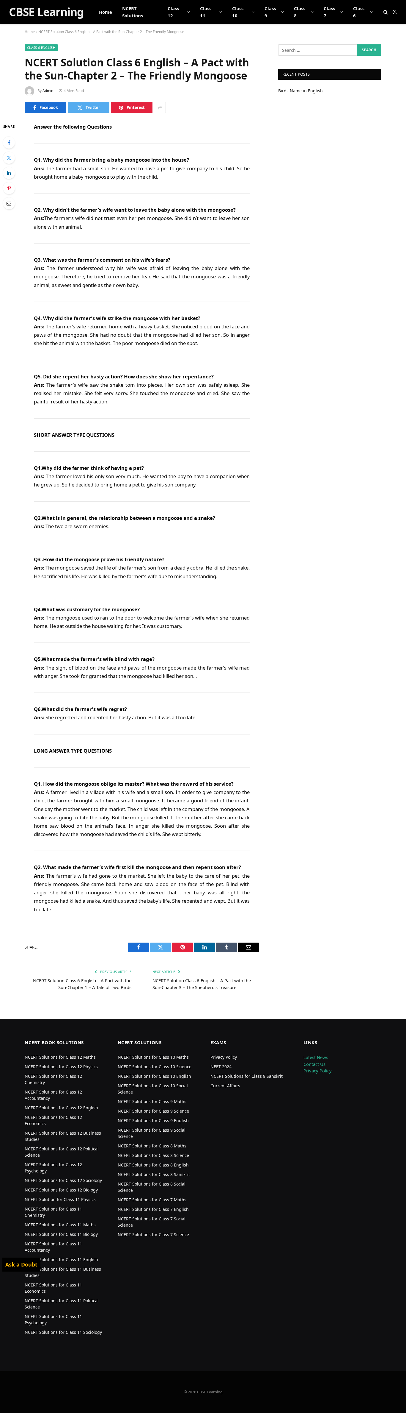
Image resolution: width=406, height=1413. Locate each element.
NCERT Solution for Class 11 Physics (60, 1199)
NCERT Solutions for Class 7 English (153, 1209)
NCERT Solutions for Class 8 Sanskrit (154, 1174)
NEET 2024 (221, 1066)
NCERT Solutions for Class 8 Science (153, 1155)
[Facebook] (9, 143)
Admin (48, 90)
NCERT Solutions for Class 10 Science (154, 1066)
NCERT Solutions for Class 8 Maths (152, 1146)
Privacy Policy (223, 1057)
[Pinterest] (9, 188)
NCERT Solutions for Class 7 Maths (152, 1200)
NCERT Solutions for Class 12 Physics (61, 1066)
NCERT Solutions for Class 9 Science (153, 1111)
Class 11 (205, 11)
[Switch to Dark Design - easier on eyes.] (394, 12)
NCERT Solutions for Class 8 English (153, 1165)
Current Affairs (225, 1085)
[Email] (9, 203)
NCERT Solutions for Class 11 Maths (60, 1225)
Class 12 (173, 11)
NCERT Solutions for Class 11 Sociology (63, 1332)
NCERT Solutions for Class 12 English (61, 1108)
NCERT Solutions (132, 11)
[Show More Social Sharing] (160, 107)
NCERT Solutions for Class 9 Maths (152, 1101)
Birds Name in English (300, 90)
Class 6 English (41, 47)
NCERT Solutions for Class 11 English (61, 1259)
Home (105, 12)
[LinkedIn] (9, 173)
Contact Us (314, 1064)
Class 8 (299, 11)
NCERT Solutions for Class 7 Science (153, 1234)
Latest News (315, 1057)
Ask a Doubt (21, 1264)
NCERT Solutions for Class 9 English (153, 1120)
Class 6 (358, 11)
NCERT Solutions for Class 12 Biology (61, 1190)
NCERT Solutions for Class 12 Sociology (63, 1180)
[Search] (385, 12)
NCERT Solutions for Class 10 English (154, 1076)
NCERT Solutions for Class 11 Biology (61, 1234)
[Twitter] (9, 158)
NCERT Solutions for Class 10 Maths (153, 1057)
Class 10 (237, 11)
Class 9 (270, 11)
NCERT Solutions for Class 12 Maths (60, 1057)
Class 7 (329, 11)
